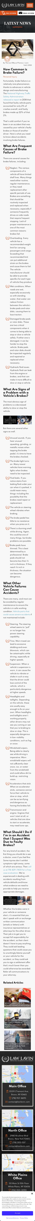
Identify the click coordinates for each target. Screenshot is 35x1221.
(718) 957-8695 (19, 1098)
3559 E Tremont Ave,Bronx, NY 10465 (19, 1093)
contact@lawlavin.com (19, 1102)
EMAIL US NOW (28, 13)
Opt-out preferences (12, 1218)
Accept (17, 1213)
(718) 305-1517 (18, 1143)
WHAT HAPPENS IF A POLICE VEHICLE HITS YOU (17, 1004)
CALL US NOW (11, 13)
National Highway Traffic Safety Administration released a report (16, 97)
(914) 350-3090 (19, 1190)
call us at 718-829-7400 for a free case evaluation (17, 870)
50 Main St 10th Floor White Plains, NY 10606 (19, 1185)
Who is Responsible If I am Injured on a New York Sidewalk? (17, 1046)
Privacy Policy (24, 1218)
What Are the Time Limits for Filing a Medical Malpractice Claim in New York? (17, 1023)
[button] (32, 1194)
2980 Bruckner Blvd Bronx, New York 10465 (19, 1137)
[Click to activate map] (17, 1082)
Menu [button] (29, 6)
